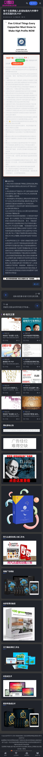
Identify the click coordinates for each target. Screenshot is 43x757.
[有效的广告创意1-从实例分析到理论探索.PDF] (11, 324)
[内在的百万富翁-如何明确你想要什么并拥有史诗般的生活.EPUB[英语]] (32, 402)
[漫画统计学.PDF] (11, 350)
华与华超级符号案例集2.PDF (31, 336)
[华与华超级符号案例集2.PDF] (32, 324)
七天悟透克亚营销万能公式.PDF (31, 363)
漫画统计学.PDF (8, 362)
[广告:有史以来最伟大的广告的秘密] (21, 279)
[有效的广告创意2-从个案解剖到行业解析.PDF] (11, 402)
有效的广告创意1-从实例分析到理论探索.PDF (11, 336)
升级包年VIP (17, 63)
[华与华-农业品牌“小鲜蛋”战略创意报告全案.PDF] (32, 376)
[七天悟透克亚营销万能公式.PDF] (32, 350)
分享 (37, 284)
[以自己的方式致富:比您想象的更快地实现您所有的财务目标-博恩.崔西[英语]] (11, 376)
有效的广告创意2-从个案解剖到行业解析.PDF (11, 415)
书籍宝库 (17, 17)
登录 (34, 3)
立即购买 (20, 60)
